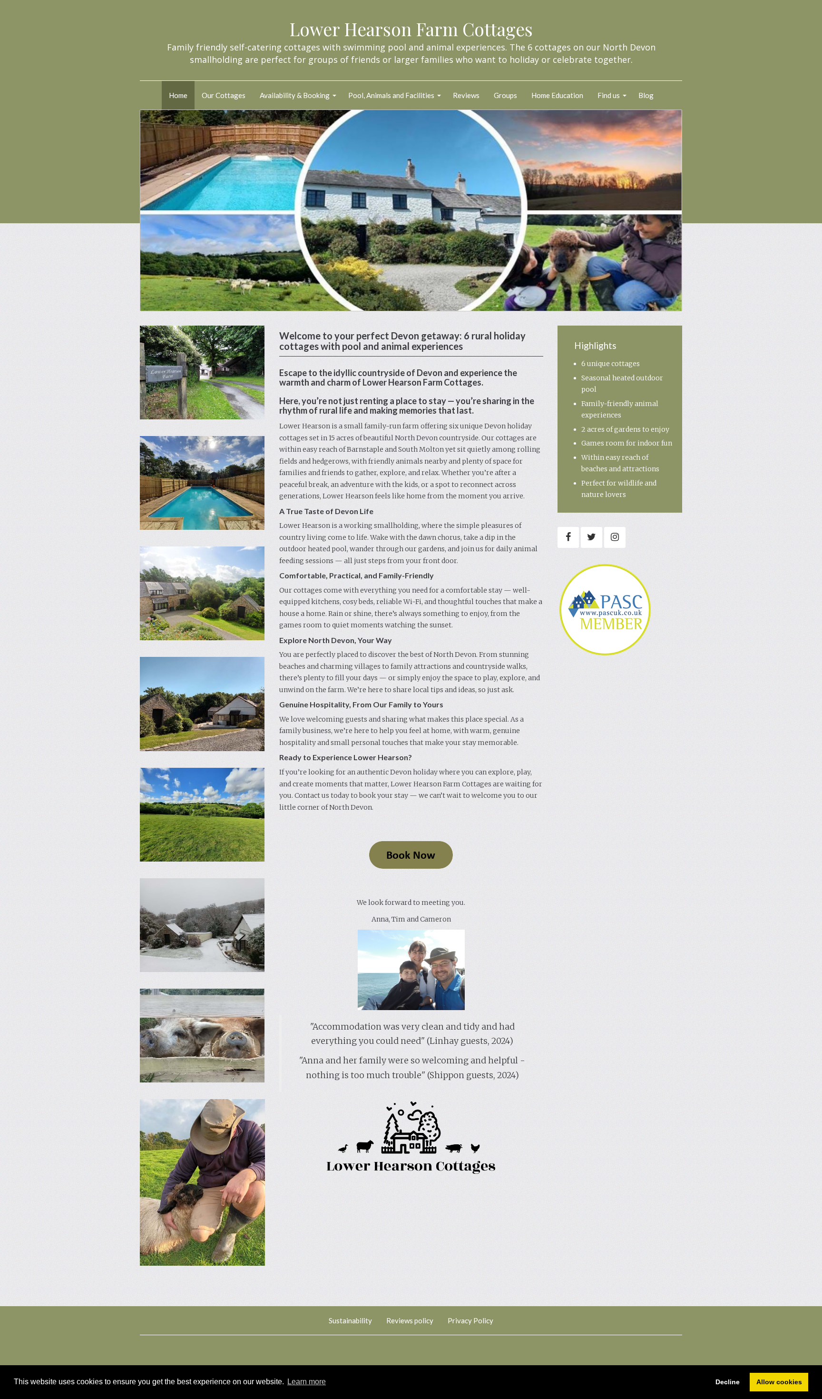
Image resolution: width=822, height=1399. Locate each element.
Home (178, 95)
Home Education (557, 95)
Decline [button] (727, 1382)
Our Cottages (223, 95)
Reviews (466, 95)
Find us (608, 95)
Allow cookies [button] (779, 1382)
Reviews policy (409, 1320)
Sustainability (350, 1320)
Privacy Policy (470, 1320)
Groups (505, 95)
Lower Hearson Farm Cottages (411, 28)
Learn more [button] (306, 1382)
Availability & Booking (295, 95)
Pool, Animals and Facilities (391, 95)
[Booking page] (411, 854)
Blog (646, 95)
